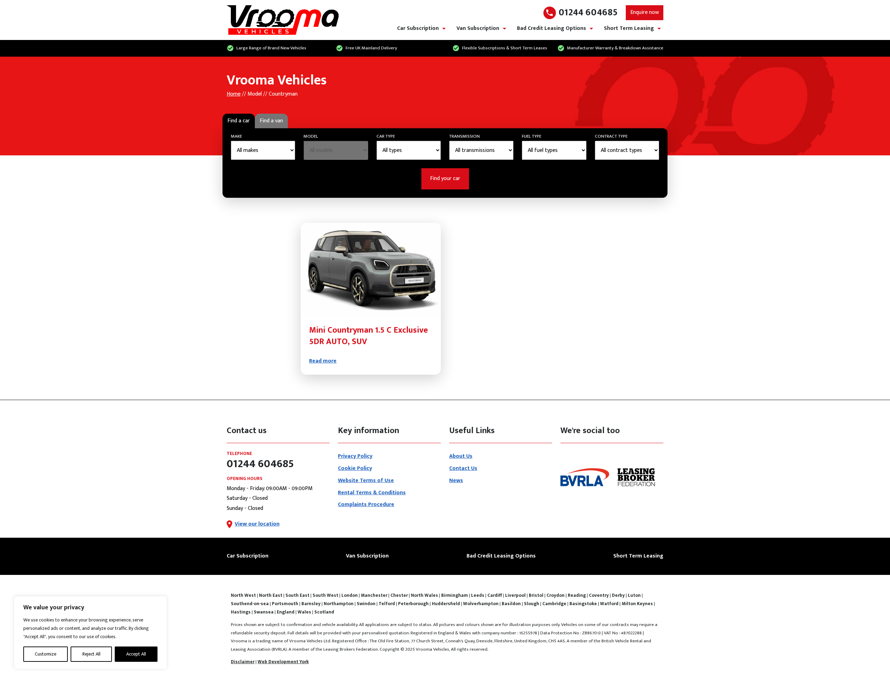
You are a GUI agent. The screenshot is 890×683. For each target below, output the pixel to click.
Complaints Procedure (366, 504)
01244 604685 (588, 13)
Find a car (238, 120)
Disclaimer (242, 662)
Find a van (271, 120)
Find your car (445, 178)
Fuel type (531, 136)
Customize (45, 654)
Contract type (611, 136)
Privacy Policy (355, 456)
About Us (460, 456)
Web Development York (283, 662)
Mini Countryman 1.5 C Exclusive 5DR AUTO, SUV (368, 336)
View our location (257, 524)
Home (234, 94)
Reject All (91, 654)
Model (311, 136)
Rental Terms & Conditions (372, 492)
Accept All (136, 654)
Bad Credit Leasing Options (551, 28)
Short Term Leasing (629, 28)
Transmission (464, 136)
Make (236, 136)
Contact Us (463, 468)
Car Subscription (418, 28)
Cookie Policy (355, 468)
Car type (386, 136)
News (456, 480)
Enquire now (644, 12)
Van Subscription (477, 28)
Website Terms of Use (366, 480)
